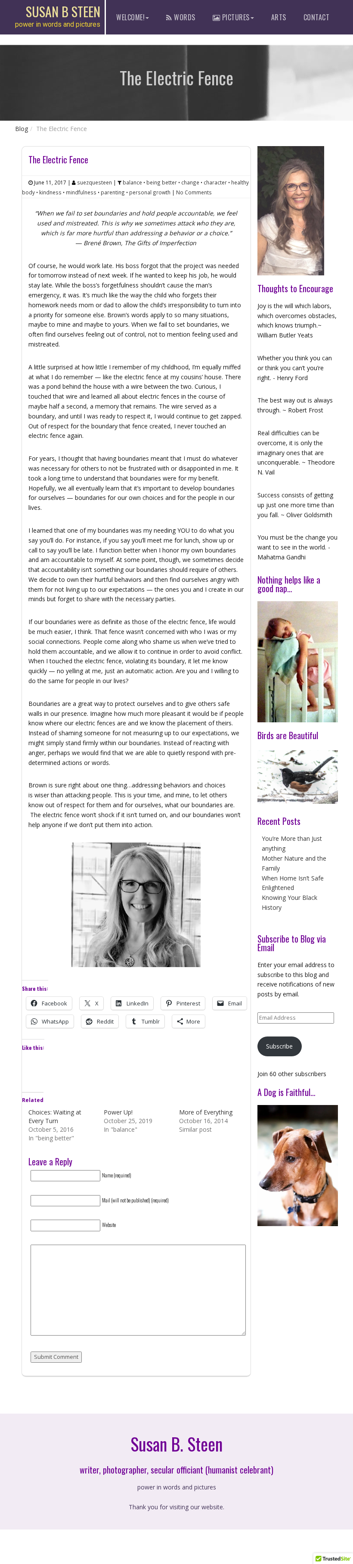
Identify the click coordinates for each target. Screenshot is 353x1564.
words (183, 17)
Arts (278, 17)
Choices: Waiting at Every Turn (54, 1116)
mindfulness (81, 192)
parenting (113, 192)
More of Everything (205, 1112)
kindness (50, 192)
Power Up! (118, 1112)
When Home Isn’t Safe (293, 878)
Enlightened (278, 887)
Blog (21, 129)
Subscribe (279, 1046)
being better (161, 182)
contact (316, 17)
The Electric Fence (58, 159)
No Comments (194, 192)
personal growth (149, 192)
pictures (235, 17)
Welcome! (130, 17)
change (190, 182)
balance (132, 182)
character (215, 182)
